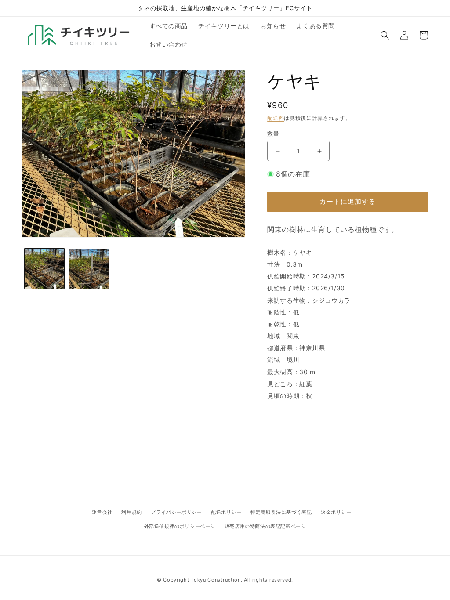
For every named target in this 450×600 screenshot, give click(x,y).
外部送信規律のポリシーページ (179, 526)
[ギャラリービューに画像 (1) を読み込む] (44, 269)
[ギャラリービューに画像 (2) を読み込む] (89, 269)
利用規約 (131, 512)
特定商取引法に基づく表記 (281, 512)
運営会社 (102, 512)
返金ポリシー (336, 512)
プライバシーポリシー (176, 512)
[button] (385, 35)
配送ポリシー (226, 512)
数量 (273, 133)
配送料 (275, 118)
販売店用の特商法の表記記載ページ (265, 526)
